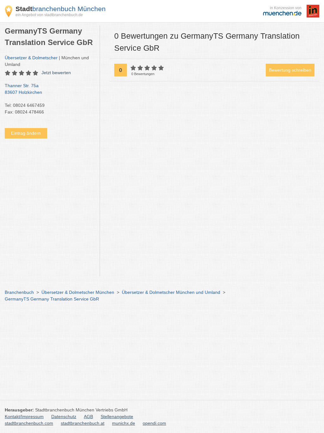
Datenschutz (63, 416)
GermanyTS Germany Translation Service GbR (52, 298)
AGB (88, 416)
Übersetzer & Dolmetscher (31, 57)
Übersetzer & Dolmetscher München (77, 292)
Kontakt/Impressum (24, 416)
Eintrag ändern (26, 133)
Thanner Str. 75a (23, 89)
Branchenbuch (19, 292)
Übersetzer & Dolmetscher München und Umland (171, 292)
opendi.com (154, 423)
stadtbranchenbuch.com (29, 423)
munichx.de (123, 423)
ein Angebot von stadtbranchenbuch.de (49, 15)
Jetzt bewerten (56, 72)
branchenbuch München (61, 8)
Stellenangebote (117, 416)
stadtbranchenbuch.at (82, 423)
